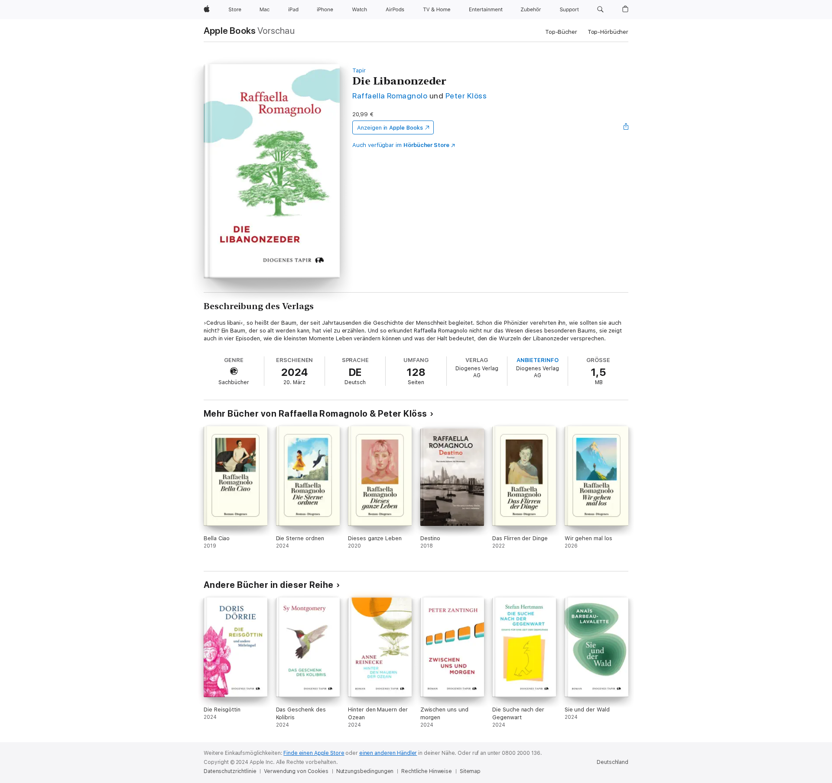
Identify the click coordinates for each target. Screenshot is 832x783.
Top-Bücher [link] (561, 32)
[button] (600, 9)
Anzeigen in (390, 127)
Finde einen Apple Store (313, 753)
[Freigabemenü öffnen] (626, 127)
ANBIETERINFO (538, 360)
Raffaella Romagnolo (389, 95)
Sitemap (470, 771)
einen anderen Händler (388, 753)
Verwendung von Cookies (296, 771)
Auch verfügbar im (400, 145)
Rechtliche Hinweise (426, 771)
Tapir (359, 70)
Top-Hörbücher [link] (608, 32)
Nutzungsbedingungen (365, 771)
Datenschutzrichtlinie (230, 771)
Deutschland (612, 762)
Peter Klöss (466, 95)
